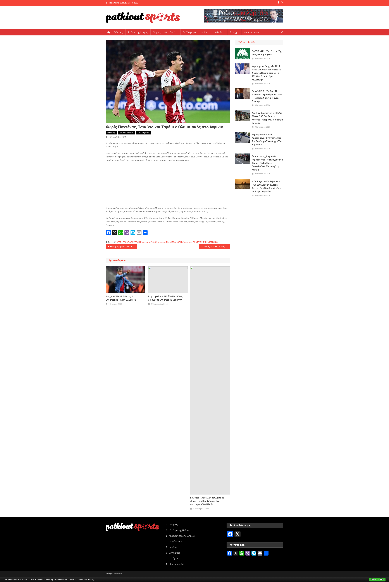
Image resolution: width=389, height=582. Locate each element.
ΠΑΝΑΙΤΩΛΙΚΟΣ (173, 242)
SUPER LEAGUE (122, 242)
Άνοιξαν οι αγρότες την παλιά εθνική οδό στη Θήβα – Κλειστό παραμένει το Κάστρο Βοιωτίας (267, 118)
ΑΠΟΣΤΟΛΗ (134, 242)
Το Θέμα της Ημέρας (138, 32)
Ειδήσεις (118, 32)
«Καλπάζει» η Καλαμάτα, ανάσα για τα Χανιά (215, 246)
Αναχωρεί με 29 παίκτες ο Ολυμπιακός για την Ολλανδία (121, 298)
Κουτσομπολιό (251, 32)
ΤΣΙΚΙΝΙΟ (214, 242)
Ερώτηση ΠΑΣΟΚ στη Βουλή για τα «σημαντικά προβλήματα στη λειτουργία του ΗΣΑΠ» (207, 501)
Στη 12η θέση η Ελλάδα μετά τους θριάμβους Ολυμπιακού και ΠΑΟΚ (165, 298)
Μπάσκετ (205, 32)
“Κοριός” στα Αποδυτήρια (165, 32)
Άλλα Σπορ (220, 32)
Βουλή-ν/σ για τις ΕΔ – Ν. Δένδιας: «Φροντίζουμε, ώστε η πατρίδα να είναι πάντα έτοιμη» (267, 96)
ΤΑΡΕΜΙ (206, 242)
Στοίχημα (234, 32)
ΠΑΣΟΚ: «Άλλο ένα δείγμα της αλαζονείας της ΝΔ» (267, 53)
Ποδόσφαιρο (189, 32)
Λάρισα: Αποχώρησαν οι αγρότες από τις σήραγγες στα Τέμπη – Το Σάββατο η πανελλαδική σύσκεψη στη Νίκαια (267, 163)
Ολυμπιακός (160, 242)
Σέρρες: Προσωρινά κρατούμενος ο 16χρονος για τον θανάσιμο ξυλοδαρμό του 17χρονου (267, 139)
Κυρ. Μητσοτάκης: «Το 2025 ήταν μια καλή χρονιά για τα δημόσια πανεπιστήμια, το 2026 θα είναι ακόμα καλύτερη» (266, 73)
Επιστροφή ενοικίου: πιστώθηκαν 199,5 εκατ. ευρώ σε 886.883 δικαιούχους (123, 246)
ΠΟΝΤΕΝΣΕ (198, 242)
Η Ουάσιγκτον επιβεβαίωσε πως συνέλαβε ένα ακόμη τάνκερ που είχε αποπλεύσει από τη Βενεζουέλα (266, 186)
